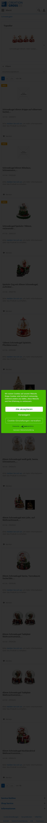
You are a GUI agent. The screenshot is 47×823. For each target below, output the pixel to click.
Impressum (16, 430)
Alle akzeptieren (24, 409)
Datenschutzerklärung (27, 430)
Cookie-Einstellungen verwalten (24, 420)
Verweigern (24, 415)
